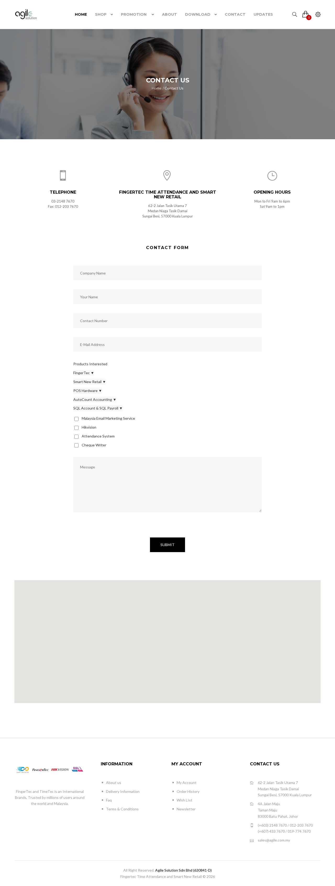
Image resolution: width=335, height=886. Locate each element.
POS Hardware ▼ (87, 390)
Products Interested (90, 364)
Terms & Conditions (122, 809)
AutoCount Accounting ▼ (94, 399)
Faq (109, 800)
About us (113, 782)
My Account (187, 782)
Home (156, 88)
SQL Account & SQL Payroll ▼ (98, 408)
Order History (188, 791)
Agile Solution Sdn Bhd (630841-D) (183, 870)
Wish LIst (184, 800)
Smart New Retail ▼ (89, 381)
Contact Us (174, 88)
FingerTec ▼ (83, 373)
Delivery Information (122, 791)
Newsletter (186, 809)
